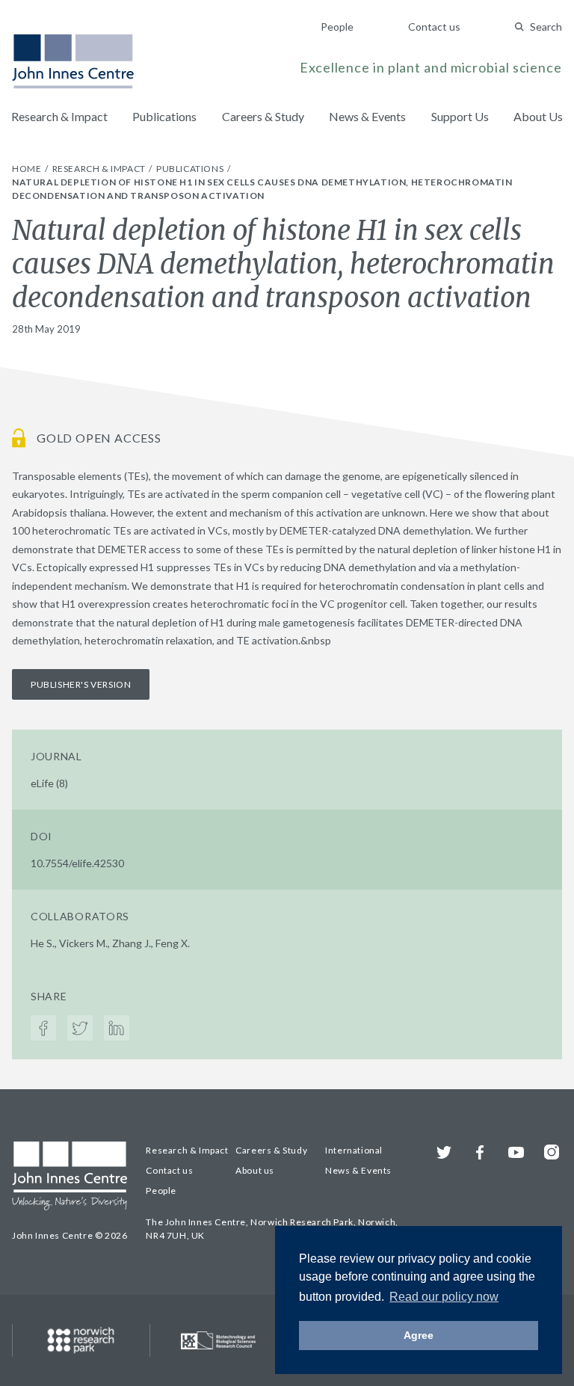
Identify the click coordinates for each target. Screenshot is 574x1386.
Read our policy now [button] (444, 1296)
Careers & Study (263, 116)
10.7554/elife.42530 (77, 863)
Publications (164, 116)
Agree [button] (418, 1335)
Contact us (434, 26)
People (337, 26)
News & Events (367, 116)
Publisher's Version (81, 684)
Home (27, 168)
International (354, 1150)
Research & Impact (59, 116)
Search (546, 26)
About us (254, 1170)
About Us (538, 116)
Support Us (460, 116)
